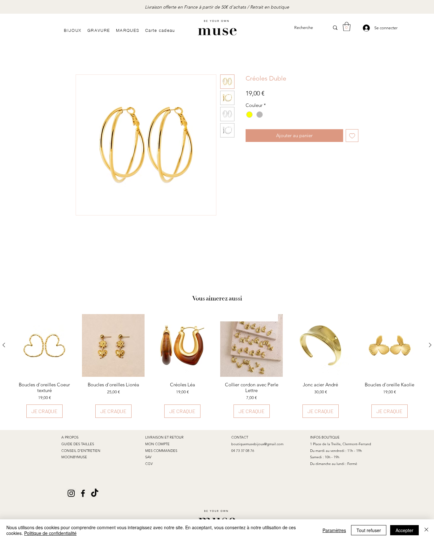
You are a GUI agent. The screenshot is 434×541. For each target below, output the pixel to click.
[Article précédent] (4, 345)
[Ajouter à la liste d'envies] (352, 135)
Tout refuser (368, 530)
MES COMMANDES (161, 450)
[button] (346, 26)
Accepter (404, 530)
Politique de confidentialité (50, 533)
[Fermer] (426, 530)
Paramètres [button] (334, 530)
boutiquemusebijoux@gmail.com (257, 444)
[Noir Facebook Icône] (83, 493)
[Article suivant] (430, 345)
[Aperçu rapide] (44, 345)
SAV (148, 457)
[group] (217, 366)
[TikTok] (94, 493)
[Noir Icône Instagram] (71, 493)
